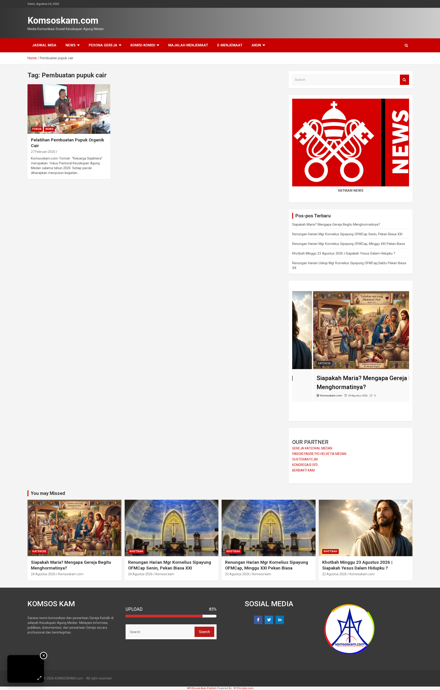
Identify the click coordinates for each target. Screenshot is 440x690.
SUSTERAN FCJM (305, 459)
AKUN (256, 45)
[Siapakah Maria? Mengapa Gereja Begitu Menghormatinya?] (350, 293)
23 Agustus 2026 (237, 574)
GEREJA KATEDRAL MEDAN (312, 448)
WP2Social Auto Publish (201, 688)
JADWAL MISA (44, 45)
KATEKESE (303, 363)
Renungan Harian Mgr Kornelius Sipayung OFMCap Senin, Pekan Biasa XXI (347, 234)
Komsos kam (164, 574)
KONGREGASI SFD (305, 465)
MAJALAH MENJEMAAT (188, 45)
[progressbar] (171, 616)
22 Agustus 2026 (334, 574)
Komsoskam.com (63, 20)
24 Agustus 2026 (43, 574)
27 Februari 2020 (43, 152)
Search (404, 80)
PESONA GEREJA (103, 45)
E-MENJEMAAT (229, 45)
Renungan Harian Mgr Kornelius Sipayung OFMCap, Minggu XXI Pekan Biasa (348, 244)
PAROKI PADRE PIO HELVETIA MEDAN (319, 454)
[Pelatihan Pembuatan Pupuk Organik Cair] (68, 109)
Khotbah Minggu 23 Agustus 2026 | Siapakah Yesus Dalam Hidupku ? (343, 253)
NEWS (71, 45)
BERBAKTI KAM (303, 470)
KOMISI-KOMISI (142, 45)
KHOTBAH (136, 551)
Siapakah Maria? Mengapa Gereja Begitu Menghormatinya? (336, 224)
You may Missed (48, 493)
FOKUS (36, 129)
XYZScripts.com (243, 688)
